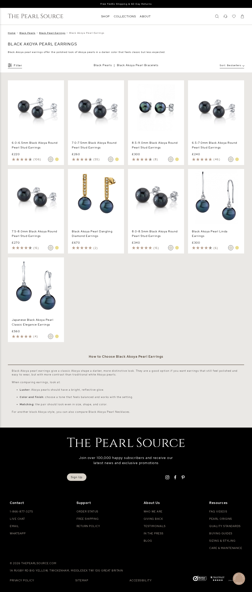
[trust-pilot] (217, 579)
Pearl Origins (220, 519)
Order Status (87, 511)
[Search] (217, 16)
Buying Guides (221, 533)
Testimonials (155, 526)
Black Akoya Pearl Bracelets (137, 65)
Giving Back (153, 519)
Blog (148, 540)
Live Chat (17, 519)
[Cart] (242, 16)
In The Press (154, 533)
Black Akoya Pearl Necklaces (109, 412)
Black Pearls (103, 65)
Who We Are (153, 511)
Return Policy (88, 526)
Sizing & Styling (222, 540)
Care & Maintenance (225, 548)
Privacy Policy (22, 580)
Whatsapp (18, 533)
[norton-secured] (200, 578)
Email (14, 526)
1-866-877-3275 (21, 511)
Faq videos (218, 511)
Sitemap (81, 580)
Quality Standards (225, 526)
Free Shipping (88, 519)
